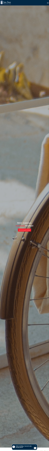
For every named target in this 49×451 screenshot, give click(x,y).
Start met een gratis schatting (24, 230)
